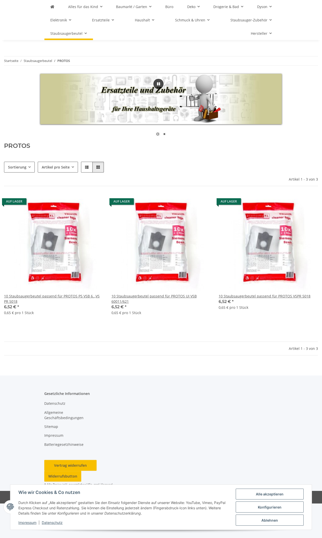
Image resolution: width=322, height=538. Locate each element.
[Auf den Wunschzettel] (94, 202)
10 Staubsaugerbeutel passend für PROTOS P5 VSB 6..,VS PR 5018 (52, 299)
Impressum (27, 522)
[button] (87, 167)
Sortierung (17, 167)
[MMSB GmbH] (52, 6)
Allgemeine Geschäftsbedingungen (64, 415)
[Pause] (158, 84)
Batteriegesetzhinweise (64, 444)
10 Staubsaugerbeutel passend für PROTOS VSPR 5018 (264, 296)
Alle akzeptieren (270, 494)
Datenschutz (52, 522)
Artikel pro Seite (56, 167)
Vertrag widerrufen (70, 465)
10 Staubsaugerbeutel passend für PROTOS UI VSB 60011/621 (154, 299)
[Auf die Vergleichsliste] (81, 202)
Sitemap (51, 426)
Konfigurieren (269, 507)
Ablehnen (269, 520)
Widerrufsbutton (62, 476)
